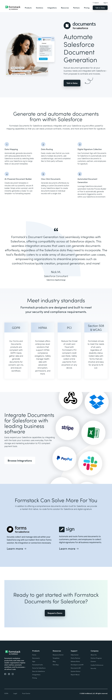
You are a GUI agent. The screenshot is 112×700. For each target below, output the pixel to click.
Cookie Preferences (97, 665)
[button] (28, 7)
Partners (76, 7)
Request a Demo (55, 613)
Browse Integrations (20, 460)
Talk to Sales (100, 7)
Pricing (86, 7)
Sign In (106, 3)
